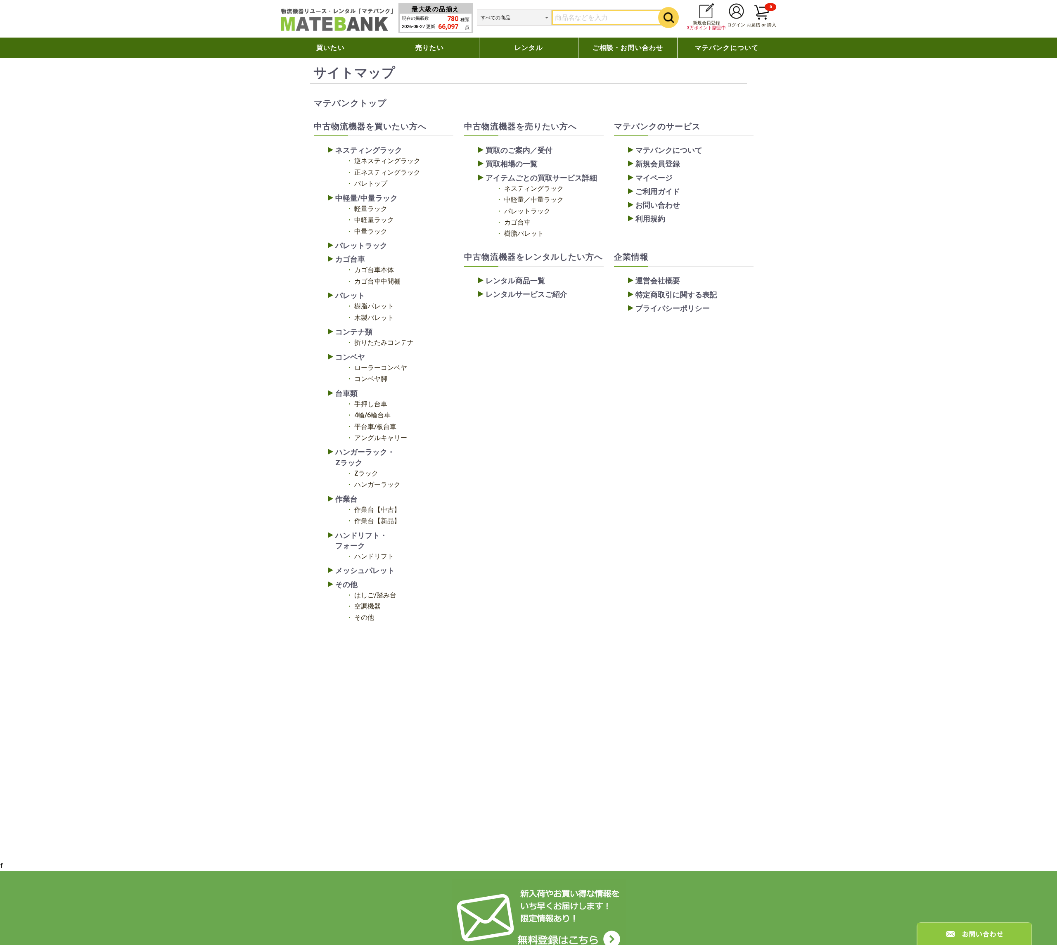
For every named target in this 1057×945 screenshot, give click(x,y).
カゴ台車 (350, 259)
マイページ (654, 177)
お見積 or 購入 (761, 16)
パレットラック (361, 245)
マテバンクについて (727, 48)
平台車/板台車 (375, 427)
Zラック (366, 473)
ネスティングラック (368, 150)
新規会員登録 (706, 25)
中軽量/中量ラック (366, 198)
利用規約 (650, 218)
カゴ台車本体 (374, 270)
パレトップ (370, 183)
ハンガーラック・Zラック (365, 457)
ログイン (736, 25)
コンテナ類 (353, 331)
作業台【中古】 (377, 510)
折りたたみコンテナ (384, 342)
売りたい (429, 48)
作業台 (346, 499)
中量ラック (370, 231)
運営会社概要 (657, 280)
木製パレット (374, 318)
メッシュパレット (365, 570)
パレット (350, 295)
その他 (346, 584)
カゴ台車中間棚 (377, 281)
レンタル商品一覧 (515, 280)
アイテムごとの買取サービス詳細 (541, 177)
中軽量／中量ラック (534, 200)
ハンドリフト (374, 556)
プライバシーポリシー (672, 308)
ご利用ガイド (657, 191)
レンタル (528, 48)
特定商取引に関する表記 (676, 294)
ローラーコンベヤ (380, 368)
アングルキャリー (380, 438)
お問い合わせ (657, 205)
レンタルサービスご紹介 (526, 294)
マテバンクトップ (350, 103)
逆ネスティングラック (387, 161)
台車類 (346, 393)
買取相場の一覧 (512, 163)
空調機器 (367, 606)
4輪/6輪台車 (372, 415)
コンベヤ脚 (370, 379)
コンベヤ (350, 357)
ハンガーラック (377, 484)
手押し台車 (370, 404)
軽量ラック (370, 209)
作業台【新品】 (377, 521)
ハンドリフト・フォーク (361, 540)
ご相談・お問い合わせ (628, 48)
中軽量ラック (374, 220)
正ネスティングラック (387, 172)
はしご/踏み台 (375, 595)
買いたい (330, 48)
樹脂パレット (374, 306)
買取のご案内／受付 (519, 150)
